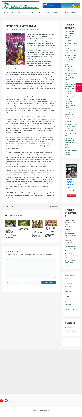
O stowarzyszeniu (8, 13)
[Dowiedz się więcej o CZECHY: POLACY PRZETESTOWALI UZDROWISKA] (37, 223)
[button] (14, 12)
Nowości (20, 13)
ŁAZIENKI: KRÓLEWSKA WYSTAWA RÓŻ (69, 94)
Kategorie (68, 328)
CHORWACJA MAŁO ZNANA (23, 229)
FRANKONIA (68, 121)
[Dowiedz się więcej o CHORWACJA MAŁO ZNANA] (24, 222)
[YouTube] (1, 400)
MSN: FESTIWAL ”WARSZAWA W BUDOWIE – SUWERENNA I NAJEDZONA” (10, 233)
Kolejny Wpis (55, 206)
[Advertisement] (41, 371)
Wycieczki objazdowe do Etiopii (69, 293)
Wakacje (56, 13)
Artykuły (30, 13)
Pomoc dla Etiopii (70, 309)
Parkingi (65, 13)
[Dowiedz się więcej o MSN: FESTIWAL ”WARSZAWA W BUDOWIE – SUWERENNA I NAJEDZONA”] (10, 223)
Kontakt (72, 13)
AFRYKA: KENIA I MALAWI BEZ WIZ (71, 256)
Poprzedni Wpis (7, 206)
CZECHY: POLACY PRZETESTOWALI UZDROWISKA (37, 233)
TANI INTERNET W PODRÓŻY (70, 263)
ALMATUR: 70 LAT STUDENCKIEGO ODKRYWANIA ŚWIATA (50, 232)
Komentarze (9, 29)
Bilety (38, 13)
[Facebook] (6, 400)
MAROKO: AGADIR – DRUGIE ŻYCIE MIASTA (71, 224)
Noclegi (47, 13)
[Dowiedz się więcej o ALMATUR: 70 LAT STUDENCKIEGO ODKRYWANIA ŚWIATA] (51, 222)
